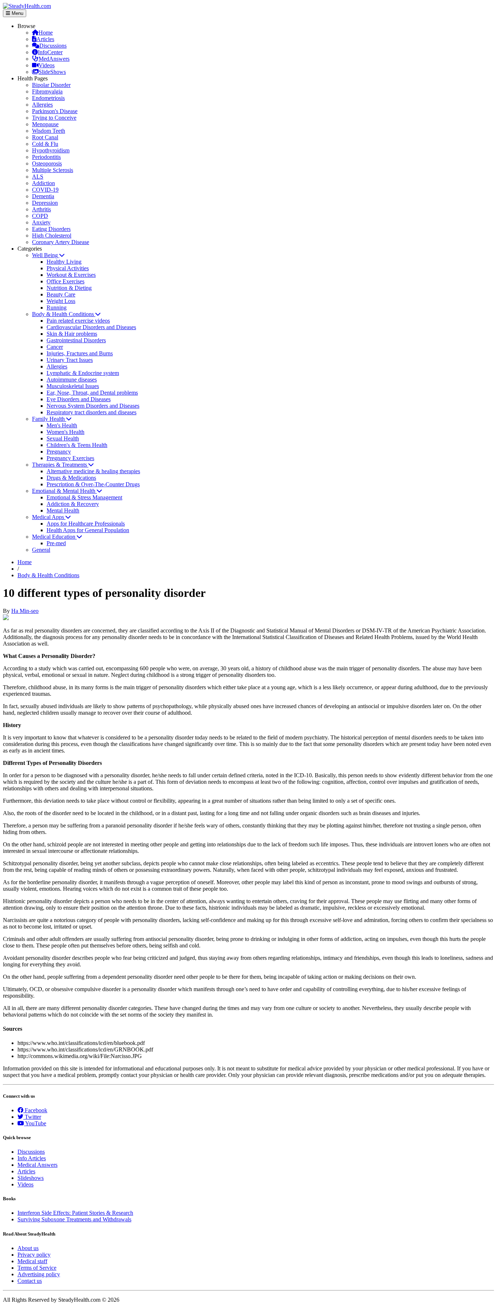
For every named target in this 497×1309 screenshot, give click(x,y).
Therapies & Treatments (60, 465)
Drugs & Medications (71, 478)
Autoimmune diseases (72, 379)
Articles (45, 39)
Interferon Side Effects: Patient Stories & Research (75, 1213)
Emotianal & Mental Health (64, 491)
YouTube (35, 1123)
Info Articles (31, 1158)
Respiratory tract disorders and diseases (91, 412)
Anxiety (41, 222)
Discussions (53, 46)
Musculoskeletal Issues (73, 386)
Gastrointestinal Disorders (76, 340)
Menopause (45, 124)
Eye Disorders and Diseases (79, 399)
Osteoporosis (47, 163)
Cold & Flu (45, 144)
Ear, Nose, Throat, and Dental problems (92, 393)
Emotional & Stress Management (84, 497)
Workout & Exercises (71, 275)
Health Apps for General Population (88, 530)
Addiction (43, 183)
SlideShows (52, 72)
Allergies (42, 104)
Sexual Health (63, 438)
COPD (40, 216)
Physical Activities (68, 268)
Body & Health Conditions (63, 314)
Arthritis (41, 209)
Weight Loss (61, 301)
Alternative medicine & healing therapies (93, 471)
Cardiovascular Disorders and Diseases (91, 327)
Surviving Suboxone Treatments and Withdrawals (74, 1219)
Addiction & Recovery (73, 504)
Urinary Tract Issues (70, 360)
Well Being (45, 255)
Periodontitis (46, 157)
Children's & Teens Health (77, 445)
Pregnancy (59, 451)
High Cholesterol (51, 235)
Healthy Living (64, 262)
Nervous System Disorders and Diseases (93, 406)
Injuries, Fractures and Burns (80, 353)
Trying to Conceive (54, 118)
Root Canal (45, 137)
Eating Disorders (51, 229)
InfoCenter (50, 52)
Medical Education (54, 537)
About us (28, 1248)
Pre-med (56, 543)
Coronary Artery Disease (60, 242)
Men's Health (62, 425)
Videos (47, 65)
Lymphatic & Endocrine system (83, 373)
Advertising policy (38, 1274)
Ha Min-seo (25, 611)
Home (46, 32)
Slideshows (30, 1178)
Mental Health (63, 510)
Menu (16, 13)
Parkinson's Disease (54, 111)
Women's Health (65, 432)
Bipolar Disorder (51, 85)
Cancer (55, 347)
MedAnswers (54, 59)
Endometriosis (48, 98)
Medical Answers (37, 1165)
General (41, 550)
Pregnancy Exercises (70, 458)
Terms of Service (36, 1268)
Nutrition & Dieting (69, 288)
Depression (45, 203)
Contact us (29, 1281)
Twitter (32, 1117)
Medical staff (32, 1261)
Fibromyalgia (47, 91)
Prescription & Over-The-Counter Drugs (93, 484)
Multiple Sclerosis (52, 170)
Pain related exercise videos (78, 321)
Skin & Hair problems (72, 334)
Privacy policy (34, 1255)
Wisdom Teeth (48, 131)
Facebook (35, 1110)
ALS (37, 176)
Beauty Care (61, 294)
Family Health (49, 419)
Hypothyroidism (50, 150)
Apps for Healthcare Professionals (86, 523)
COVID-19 (45, 190)
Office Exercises (65, 281)
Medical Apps (48, 517)
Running (57, 307)
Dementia (43, 196)
